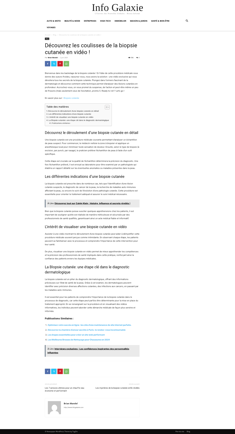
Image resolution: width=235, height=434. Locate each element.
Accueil (47, 35)
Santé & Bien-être (160, 21)
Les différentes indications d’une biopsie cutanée (69, 114)
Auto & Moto (54, 21)
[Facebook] (47, 63)
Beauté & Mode (72, 21)
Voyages (51, 27)
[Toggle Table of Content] (106, 107)
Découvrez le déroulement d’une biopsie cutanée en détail (73, 111)
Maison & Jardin (138, 21)
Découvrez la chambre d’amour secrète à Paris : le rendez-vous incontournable (87, 330)
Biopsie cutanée (71, 98)
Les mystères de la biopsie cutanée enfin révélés (118, 388)
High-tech (105, 21)
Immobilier (120, 21)
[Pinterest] (60, 63)
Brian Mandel (53, 58)
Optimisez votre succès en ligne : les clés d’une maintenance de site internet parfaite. (89, 325)
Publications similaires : (61, 123)
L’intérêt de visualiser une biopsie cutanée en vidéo (71, 117)
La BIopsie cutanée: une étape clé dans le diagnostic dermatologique (79, 120)
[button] (187, 21)
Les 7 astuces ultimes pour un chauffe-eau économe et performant (64, 389)
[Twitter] (54, 63)
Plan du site (179, 431)
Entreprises (90, 21)
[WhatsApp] (66, 63)
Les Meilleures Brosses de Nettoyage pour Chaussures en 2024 (79, 339)
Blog (54, 35)
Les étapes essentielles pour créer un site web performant (76, 334)
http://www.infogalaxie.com (74, 407)
